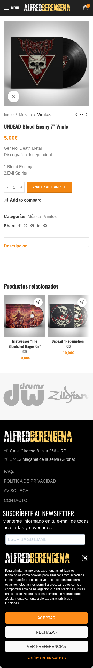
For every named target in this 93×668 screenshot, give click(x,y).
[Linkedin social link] (39, 225)
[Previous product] (76, 114)
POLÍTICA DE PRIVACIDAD (46, 658)
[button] (85, 558)
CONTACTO (15, 500)
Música (25, 114)
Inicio (9, 114)
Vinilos (44, 114)
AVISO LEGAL (17, 491)
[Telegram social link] (45, 225)
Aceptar (46, 618)
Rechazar (46, 632)
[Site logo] (47, 7)
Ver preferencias (46, 646)
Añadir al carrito (49, 187)
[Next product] (86, 114)
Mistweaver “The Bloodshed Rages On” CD (25, 346)
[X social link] (25, 225)
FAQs (9, 471)
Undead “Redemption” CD (68, 343)
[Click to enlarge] (13, 96)
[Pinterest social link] (32, 225)
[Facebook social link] (19, 225)
